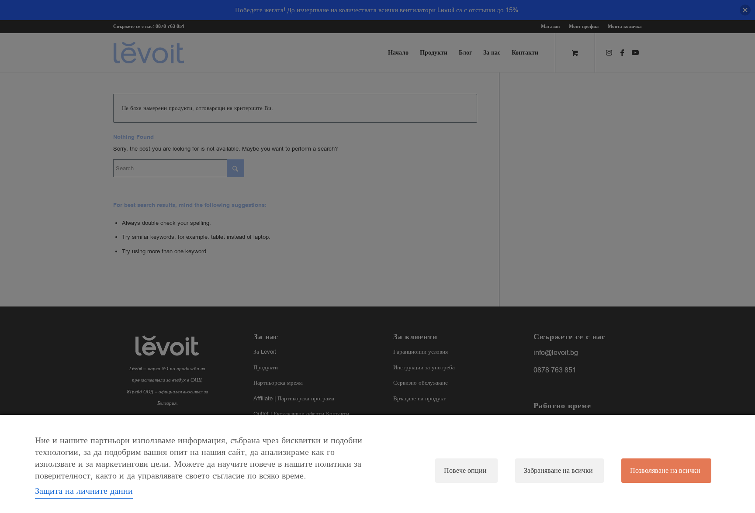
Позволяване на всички (665, 470)
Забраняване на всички (558, 470)
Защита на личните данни (84, 491)
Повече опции (465, 470)
